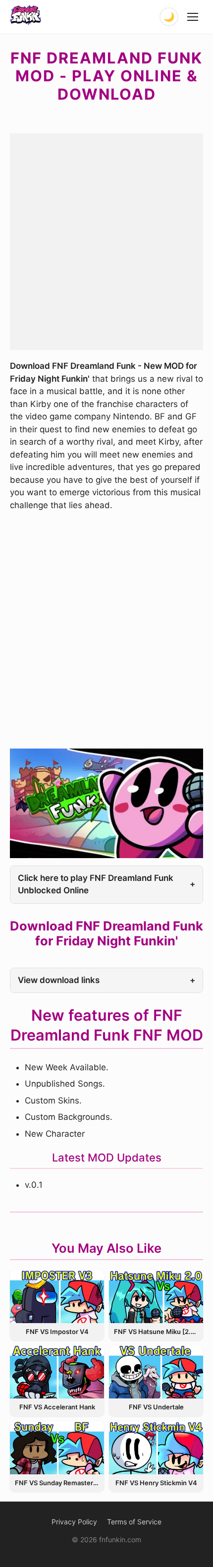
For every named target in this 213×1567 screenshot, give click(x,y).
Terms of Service (134, 1521)
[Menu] (193, 17)
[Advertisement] (106, 240)
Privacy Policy (74, 1521)
